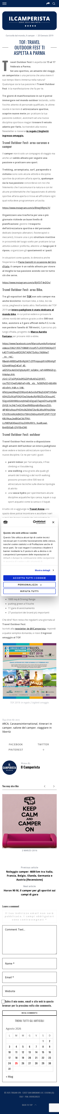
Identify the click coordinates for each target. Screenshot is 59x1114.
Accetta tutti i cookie (29, 578)
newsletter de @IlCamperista (30, 628)
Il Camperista (30, 766)
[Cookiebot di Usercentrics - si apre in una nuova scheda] (34, 522)
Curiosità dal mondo (15, 35)
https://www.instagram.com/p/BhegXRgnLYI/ (26, 207)
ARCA (5, 723)
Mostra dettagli (42, 570)
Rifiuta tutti (29, 591)
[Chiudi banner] (53, 522)
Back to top (27, 1104)
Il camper (30, 35)
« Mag (9, 1076)
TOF (29, 296)
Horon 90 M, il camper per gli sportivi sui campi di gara (29, 890)
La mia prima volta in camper (29, 854)
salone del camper (24, 727)
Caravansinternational (23, 723)
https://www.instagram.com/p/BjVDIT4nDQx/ (26, 282)
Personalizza (28, 584)
